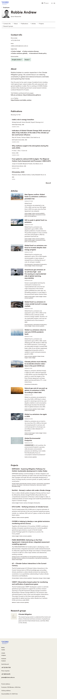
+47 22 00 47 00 (6, 667)
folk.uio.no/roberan (16, 95)
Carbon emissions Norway (31, 51)
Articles (34, 23)
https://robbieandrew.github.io (32, 95)
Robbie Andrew (23, 12)
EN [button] (54, 3)
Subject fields (14, 49)
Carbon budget (16, 51)
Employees (6, 7)
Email (12, 43)
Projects (41, 23)
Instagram (3, 655)
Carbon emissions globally (20, 53)
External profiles (14, 56)
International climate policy (38, 53)
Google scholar (16, 59)
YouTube (3, 649)
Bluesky (3, 647)
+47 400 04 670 (5, 674)
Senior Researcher (16, 16)
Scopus (27, 59)
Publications (24, 23)
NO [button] (52, 3)
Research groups (8, 26)
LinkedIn (3, 653)
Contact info (7, 23)
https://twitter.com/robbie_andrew (21, 100)
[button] (5, 3)
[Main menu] (42, 3)
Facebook (3, 660)
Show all (48, 183)
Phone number (14, 38)
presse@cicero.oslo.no (8, 677)
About (16, 23)
